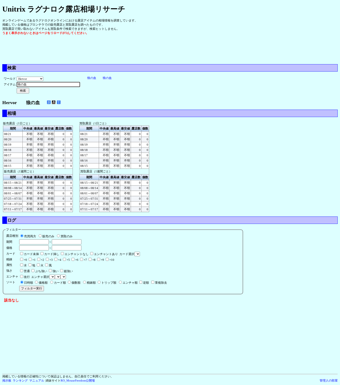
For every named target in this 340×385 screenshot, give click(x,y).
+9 (102, 260)
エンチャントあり (106, 254)
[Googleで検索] (49, 102)
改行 (27, 277)
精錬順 (91, 282)
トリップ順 (108, 282)
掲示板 (6, 380)
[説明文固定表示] (59, 102)
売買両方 (30, 236)
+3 (51, 260)
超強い (68, 271)
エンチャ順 (130, 282)
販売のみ (48, 236)
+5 (68, 260)
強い (56, 271)
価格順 (43, 282)
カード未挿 (31, 254)
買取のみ (67, 236)
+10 (111, 260)
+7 (85, 260)
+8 (94, 260)
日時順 (28, 282)
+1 (34, 260)
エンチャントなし (77, 254)
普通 (27, 271)
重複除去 (161, 282)
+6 (76, 260)
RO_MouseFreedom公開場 (78, 380)
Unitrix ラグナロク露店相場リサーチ (63, 9)
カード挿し (51, 254)
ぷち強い (41, 271)
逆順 (146, 282)
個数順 (75, 282)
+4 (59, 260)
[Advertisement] (86, 49)
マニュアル (36, 380)
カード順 (60, 282)
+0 (25, 260)
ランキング (20, 380)
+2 (42, 260)
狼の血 (91, 78)
